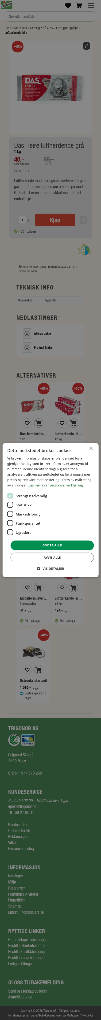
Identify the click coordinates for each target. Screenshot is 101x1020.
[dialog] (51, 510)
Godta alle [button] (52, 545)
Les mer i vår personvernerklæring (56, 485)
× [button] (91, 448)
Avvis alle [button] (52, 557)
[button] (50, 568)
